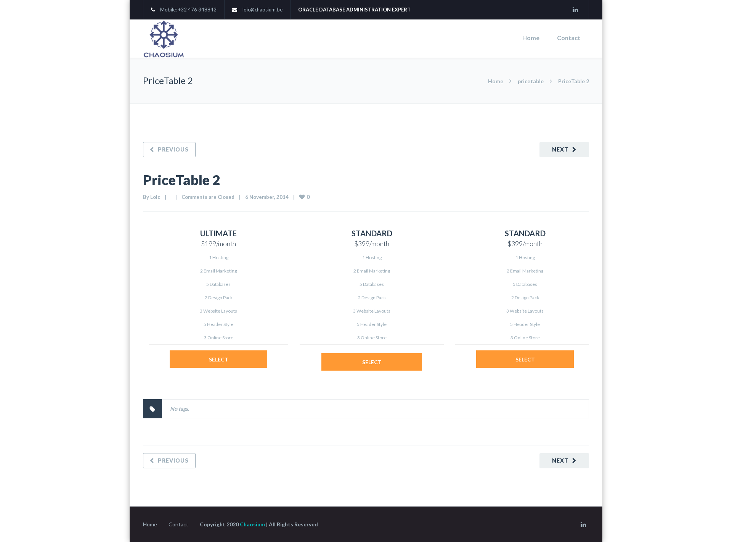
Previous (173, 149)
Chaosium (252, 524)
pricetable (531, 81)
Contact (568, 37)
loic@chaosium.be (262, 9)
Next (560, 149)
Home (530, 37)
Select (218, 359)
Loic (155, 197)
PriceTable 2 (181, 179)
